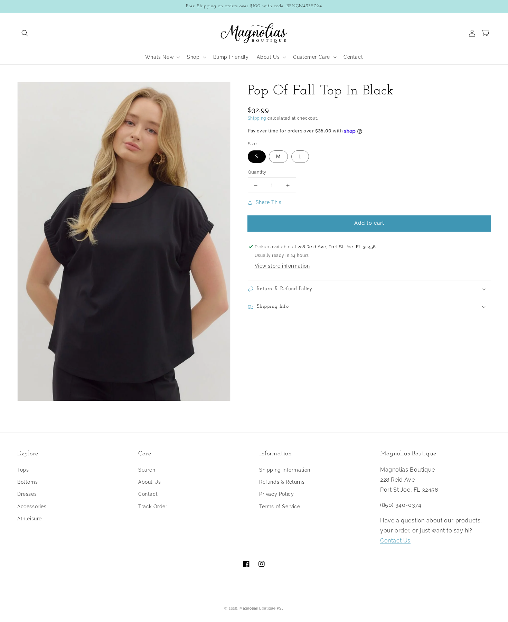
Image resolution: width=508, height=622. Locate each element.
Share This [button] (269, 202)
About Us (149, 482)
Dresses (27, 494)
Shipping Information (284, 470)
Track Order (153, 506)
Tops (23, 470)
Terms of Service (279, 506)
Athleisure (29, 518)
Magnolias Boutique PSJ (261, 608)
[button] (24, 33)
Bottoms (27, 482)
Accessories (32, 506)
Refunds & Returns (281, 482)
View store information (282, 266)
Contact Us (395, 540)
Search (147, 470)
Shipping (257, 118)
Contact (148, 494)
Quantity (257, 172)
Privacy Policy (276, 494)
